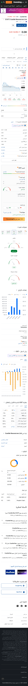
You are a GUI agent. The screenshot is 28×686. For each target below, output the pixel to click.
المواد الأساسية (4, 443)
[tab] (20, 232)
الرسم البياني (20, 57)
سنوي (25, 359)
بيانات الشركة (19, 61)
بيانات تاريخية (9, 61)
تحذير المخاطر (24, 677)
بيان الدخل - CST (21, 351)
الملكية (25, 451)
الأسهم (25, 6)
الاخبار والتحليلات (11, 57)
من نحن (25, 614)
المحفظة (11, 620)
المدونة (11, 614)
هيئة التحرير (24, 623)
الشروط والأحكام (24, 667)
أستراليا (2, 446)
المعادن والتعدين (4, 439)
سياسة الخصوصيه (24, 672)
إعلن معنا (25, 617)
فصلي (21, 359)
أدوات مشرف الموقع (9, 623)
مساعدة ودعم (24, 620)
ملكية (14, 61)
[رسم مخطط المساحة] (23, 65)
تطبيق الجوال (10, 617)
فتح (12, 426)
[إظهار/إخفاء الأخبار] (17, 65)
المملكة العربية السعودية (9, 6)
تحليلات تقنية (22, 227)
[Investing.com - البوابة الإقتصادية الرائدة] (19, 2)
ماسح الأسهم (19, 6)
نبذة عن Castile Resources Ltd (16, 433)
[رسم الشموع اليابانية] (25, 65)
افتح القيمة (5, 105)
